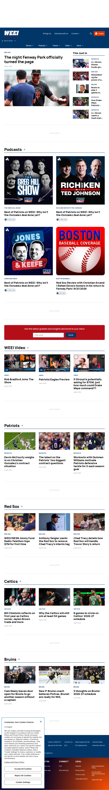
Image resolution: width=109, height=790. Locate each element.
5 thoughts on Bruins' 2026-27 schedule (87, 692)
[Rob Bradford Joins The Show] (19, 363)
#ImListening (63, 770)
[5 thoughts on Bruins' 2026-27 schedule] (89, 675)
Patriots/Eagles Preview (54, 379)
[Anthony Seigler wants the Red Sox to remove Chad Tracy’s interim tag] (54, 522)
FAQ (60, 766)
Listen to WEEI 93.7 (54, 742)
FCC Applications (81, 745)
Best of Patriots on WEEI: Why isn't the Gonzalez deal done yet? (26, 213)
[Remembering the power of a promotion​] (81, 76)
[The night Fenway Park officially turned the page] (36, 88)
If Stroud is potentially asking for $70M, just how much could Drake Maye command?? (88, 383)
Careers (78, 766)
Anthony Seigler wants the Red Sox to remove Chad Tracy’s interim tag (54, 541)
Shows (29, 45)
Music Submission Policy (98, 767)
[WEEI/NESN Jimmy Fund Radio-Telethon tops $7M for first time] (19, 522)
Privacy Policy (80, 770)
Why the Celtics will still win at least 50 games (54, 614)
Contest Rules (97, 742)
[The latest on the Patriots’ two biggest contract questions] (54, 441)
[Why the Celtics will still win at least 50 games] (54, 597)
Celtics (11, 581)
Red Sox (7, 52)
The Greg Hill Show (12, 208)
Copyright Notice (81, 779)
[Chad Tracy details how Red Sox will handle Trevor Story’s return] (89, 522)
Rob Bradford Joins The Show (19, 380)
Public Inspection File (82, 742)
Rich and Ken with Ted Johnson (69, 208)
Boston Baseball (63, 279)
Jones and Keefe (10, 279)
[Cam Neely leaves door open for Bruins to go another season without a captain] (19, 675)
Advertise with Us (61, 34)
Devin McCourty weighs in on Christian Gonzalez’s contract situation (19, 461)
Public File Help (97, 780)
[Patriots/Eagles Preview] (54, 363)
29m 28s (62, 293)
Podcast (42, 45)
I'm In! (70, 335)
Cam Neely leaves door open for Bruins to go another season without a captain (19, 695)
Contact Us (68, 742)
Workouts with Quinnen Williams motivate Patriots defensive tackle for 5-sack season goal (89, 463)
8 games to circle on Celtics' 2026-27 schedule (86, 616)
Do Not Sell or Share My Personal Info (98, 773)
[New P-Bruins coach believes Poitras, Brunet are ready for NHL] (54, 675)
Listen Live (46, 766)
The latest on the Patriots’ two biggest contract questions (52, 460)
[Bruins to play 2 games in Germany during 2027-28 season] (81, 88)
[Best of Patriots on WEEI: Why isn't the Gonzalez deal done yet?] (28, 180)
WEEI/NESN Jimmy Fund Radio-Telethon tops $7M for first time (19, 541)
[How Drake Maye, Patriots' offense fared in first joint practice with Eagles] (81, 101)
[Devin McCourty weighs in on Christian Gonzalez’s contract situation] (19, 441)
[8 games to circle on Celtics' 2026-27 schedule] (89, 597)
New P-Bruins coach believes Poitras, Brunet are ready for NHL (54, 694)
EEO (65, 745)
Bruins (94, 84)
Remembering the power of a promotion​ (96, 78)
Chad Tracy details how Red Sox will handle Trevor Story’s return (88, 541)
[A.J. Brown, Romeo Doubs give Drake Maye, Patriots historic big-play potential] (81, 63)
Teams (55, 45)
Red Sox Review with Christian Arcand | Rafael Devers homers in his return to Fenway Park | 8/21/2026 (80, 285)
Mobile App (47, 770)
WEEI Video (14, 347)
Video (67, 45)
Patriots (95, 59)
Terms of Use (80, 774)
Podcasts (13, 149)
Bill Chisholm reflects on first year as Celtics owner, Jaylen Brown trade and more (19, 617)
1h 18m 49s (11, 219)
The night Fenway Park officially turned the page (33, 59)
